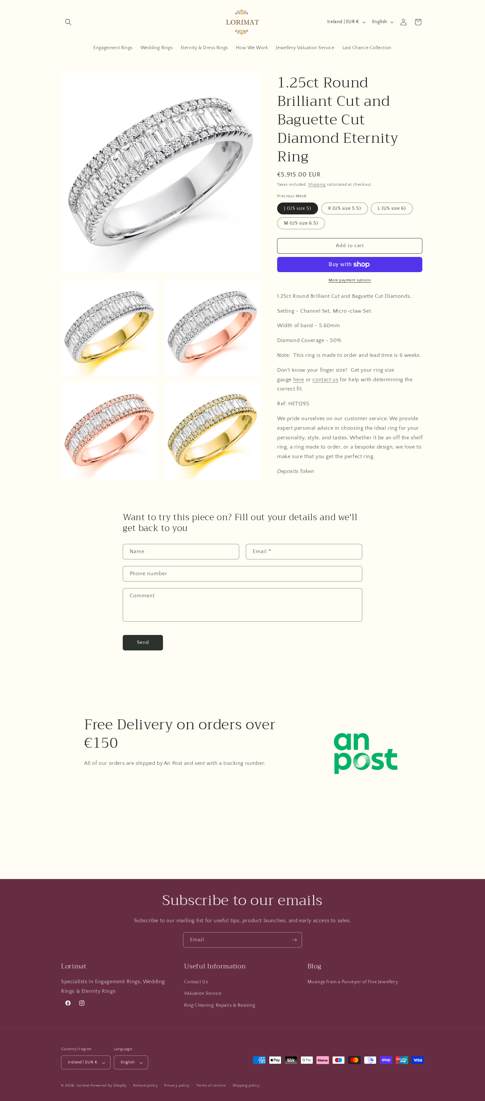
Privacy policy (177, 1085)
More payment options (350, 280)
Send (143, 642)
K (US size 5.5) (344, 208)
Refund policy (145, 1085)
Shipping (317, 184)
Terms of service (211, 1085)
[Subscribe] (294, 940)
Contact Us (196, 982)
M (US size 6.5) (301, 223)
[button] (68, 22)
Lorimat (83, 1086)
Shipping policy (246, 1085)
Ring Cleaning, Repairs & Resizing (219, 1005)
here (298, 379)
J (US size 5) (297, 208)
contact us (325, 379)
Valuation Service (202, 993)
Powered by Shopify (109, 1086)
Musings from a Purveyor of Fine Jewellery (352, 982)
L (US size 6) (392, 208)
